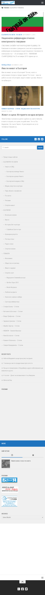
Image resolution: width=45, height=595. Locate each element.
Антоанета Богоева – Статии (12, 311)
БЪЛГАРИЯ (6, 210)
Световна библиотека (12, 302)
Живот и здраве (10, 268)
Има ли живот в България (14, 68)
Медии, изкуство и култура (30, 109)
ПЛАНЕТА (6, 254)
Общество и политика (12, 263)
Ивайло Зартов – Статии (11, 326)
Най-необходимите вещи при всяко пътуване (17, 358)
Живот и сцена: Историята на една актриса (22, 114)
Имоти (7, 220)
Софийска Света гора (14, 229)
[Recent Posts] (12, 455)
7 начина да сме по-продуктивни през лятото (18, 363)
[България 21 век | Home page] (10, 2)
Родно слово (9, 244)
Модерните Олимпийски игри (16, 278)
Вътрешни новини (11, 215)
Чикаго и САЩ (9, 167)
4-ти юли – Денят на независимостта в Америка (19, 375)
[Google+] (35, 139)
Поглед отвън (6, 65)
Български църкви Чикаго (15, 176)
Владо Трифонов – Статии (11, 316)
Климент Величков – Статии (11, 109)
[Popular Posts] (32, 455)
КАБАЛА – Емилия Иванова (12, 331)
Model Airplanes (12, 287)
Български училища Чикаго (15, 172)
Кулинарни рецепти (11, 234)
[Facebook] (39, 139)
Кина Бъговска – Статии (11, 336)
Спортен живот (10, 205)
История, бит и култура (12, 225)
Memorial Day (7, 380)
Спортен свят (9, 273)
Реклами (8, 200)
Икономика (8, 258)
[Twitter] (42, 139)
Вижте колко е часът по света (21, 461)
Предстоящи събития (10, 157)
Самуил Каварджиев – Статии (13, 345)
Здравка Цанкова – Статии (12, 321)
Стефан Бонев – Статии (11, 307)
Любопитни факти (11, 292)
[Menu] (42, 2)
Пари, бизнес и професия (13, 191)
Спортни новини (10, 249)
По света (19, 35)
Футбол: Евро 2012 (12, 282)
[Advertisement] (22, 413)
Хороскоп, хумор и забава (13, 297)
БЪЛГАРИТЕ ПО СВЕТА (8, 35)
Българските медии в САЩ (15, 181)
